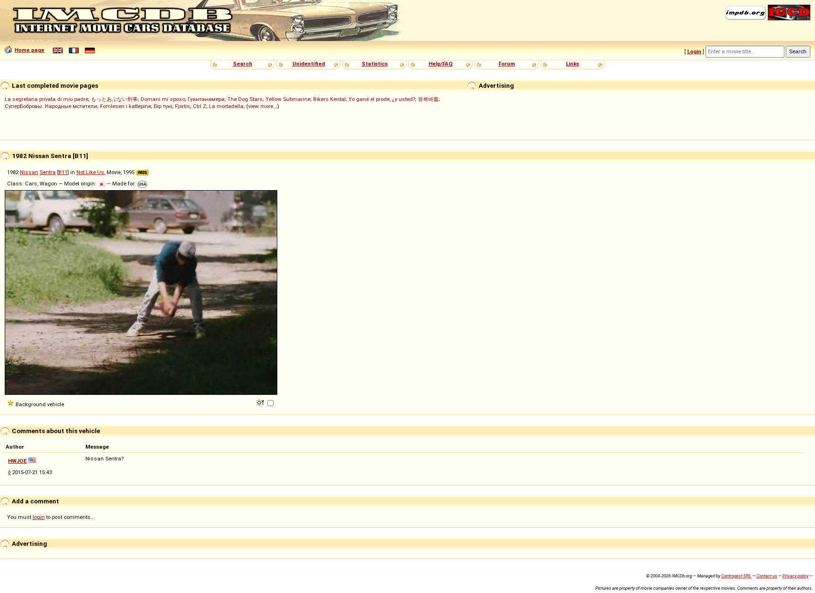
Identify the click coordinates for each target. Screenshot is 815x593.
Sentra (48, 172)
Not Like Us (90, 172)
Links (572, 63)
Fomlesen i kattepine (125, 106)
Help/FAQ (441, 63)
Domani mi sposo (163, 99)
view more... (262, 106)
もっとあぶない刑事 (114, 99)
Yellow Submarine (288, 99)
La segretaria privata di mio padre (46, 99)
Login (694, 51)
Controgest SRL (736, 575)
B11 (62, 172)
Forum (507, 63)
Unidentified (308, 63)
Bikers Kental (329, 99)
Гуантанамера (206, 99)
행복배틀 (428, 99)
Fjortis (182, 106)
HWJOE (17, 461)
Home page (29, 50)
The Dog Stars (245, 99)
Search (242, 63)
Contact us (767, 575)
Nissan (29, 172)
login (39, 517)
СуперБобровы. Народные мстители (51, 106)
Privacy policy (795, 575)
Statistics (375, 63)
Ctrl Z (199, 106)
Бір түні (163, 106)
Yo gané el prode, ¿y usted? (382, 99)
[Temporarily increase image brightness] (261, 402)
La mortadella (226, 106)
